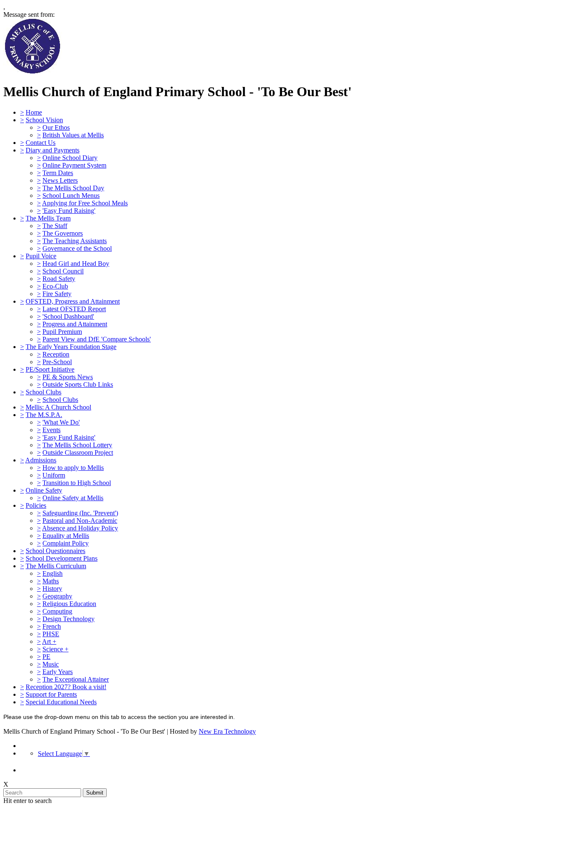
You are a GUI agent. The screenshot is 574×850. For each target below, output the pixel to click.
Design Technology (68, 618)
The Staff (54, 225)
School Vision (44, 119)
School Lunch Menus (71, 195)
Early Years (57, 671)
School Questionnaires (55, 550)
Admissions (40, 460)
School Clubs (43, 392)
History (52, 588)
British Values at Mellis (73, 135)
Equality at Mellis (65, 535)
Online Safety (44, 490)
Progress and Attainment (74, 324)
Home (34, 112)
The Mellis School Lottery (77, 445)
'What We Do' (61, 422)
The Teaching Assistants (74, 240)
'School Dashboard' (68, 316)
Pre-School (57, 361)
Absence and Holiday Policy (80, 528)
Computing (57, 611)
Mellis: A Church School (58, 407)
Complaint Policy (65, 543)
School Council (63, 271)
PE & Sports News (67, 376)
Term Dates (57, 172)
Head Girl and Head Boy (75, 263)
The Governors (62, 233)
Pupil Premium (62, 331)
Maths (50, 581)
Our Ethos (56, 127)
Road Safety (58, 278)
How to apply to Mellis (73, 467)
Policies (36, 505)
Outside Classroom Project (77, 452)
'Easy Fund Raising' (68, 210)
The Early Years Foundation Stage (71, 346)
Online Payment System (74, 165)
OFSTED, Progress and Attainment (73, 301)
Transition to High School (76, 482)
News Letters (60, 180)
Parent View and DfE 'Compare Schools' (96, 339)
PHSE (50, 634)
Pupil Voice (41, 256)
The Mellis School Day (73, 188)
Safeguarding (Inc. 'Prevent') (80, 513)
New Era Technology (227, 731)
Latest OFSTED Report (74, 308)
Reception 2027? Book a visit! (66, 686)
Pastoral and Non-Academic (79, 520)
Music (50, 664)
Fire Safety (56, 293)
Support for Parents (51, 694)
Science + (55, 649)
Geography (57, 596)
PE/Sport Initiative (50, 369)
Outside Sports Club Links (77, 384)
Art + (49, 641)
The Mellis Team (48, 218)
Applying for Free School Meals (85, 203)
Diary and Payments (52, 150)
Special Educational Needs (61, 702)
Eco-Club (55, 286)
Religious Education (69, 603)
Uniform (53, 475)
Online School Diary (69, 157)
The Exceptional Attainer (75, 679)
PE (46, 656)
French (51, 626)
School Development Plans (61, 558)
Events (51, 429)
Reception (55, 354)
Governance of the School (77, 248)
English (52, 573)
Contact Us (40, 142)
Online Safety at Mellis (72, 497)
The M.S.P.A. (44, 414)
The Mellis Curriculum (56, 565)
